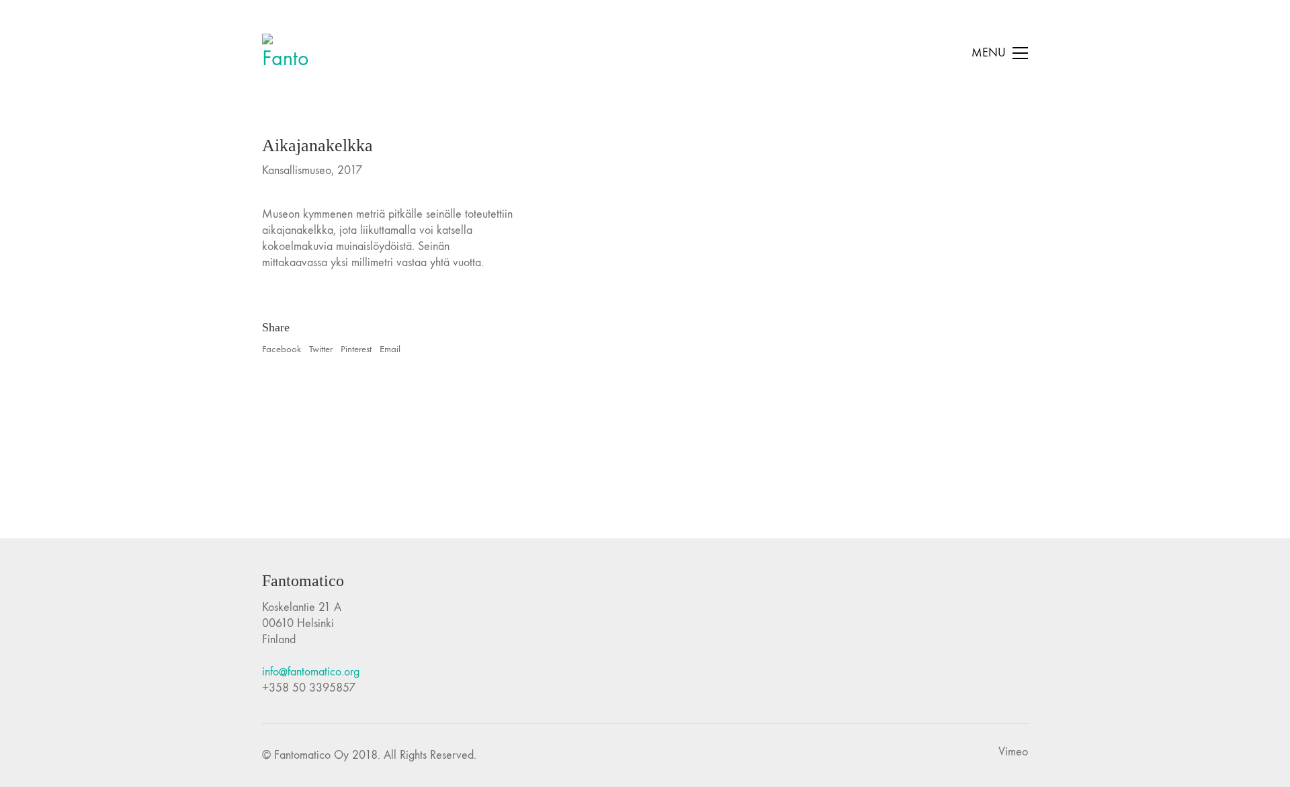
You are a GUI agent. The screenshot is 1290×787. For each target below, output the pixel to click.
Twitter (321, 349)
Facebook (281, 349)
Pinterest (356, 349)
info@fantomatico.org (310, 672)
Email (390, 349)
